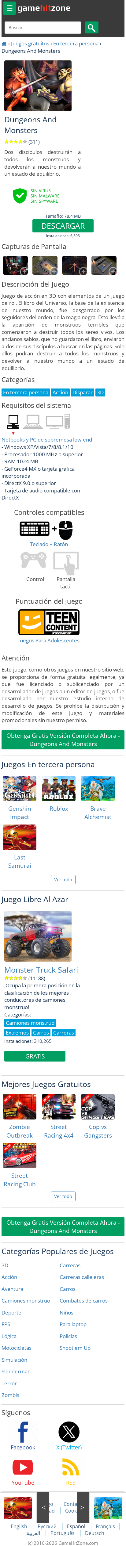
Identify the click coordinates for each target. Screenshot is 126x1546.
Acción (9, 1276)
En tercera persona (75, 43)
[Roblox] (59, 788)
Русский (48, 1526)
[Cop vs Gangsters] (98, 1106)
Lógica (9, 1336)
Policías (68, 1336)
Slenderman (16, 1371)
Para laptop (73, 1324)
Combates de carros (84, 1300)
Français (105, 1526)
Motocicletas (16, 1347)
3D (5, 1265)
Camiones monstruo (26, 1300)
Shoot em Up (75, 1347)
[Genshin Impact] (19, 788)
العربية (34, 1533)
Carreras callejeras (82, 1276)
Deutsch (94, 1533)
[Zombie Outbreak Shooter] (19, 1106)
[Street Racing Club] (19, 1155)
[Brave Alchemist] (98, 788)
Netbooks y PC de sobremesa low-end (47, 439)
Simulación (14, 1359)
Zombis (10, 1395)
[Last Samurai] (19, 837)
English (19, 1526)
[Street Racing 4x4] (59, 1106)
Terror (9, 1383)
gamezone (44, 8)
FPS (6, 1324)
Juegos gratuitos (30, 43)
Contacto (74, 1504)
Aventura (12, 1288)
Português (63, 1533)
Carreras (70, 1265)
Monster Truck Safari (41, 970)
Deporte (11, 1312)
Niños (66, 1312)
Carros (68, 1288)
